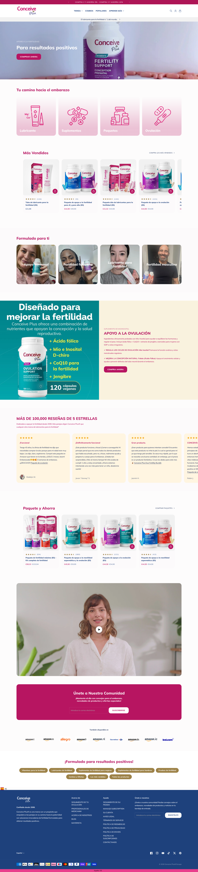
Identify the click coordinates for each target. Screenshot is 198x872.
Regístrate (173, 815)
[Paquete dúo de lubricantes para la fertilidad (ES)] (118, 177)
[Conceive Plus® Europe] (26, 10)
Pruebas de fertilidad (167, 770)
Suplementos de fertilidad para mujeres (95, 770)
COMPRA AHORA (115, 369)
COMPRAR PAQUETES (163, 508)
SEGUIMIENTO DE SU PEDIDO (111, 803)
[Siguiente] (129, 2)
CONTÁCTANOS (110, 842)
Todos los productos (120, 777)
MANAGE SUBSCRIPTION (113, 809)
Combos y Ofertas (76, 777)
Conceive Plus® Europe (173, 864)
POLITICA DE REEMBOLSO (114, 824)
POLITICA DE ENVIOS (112, 832)
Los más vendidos (98, 777)
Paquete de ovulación (39, 463)
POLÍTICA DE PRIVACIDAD (114, 828)
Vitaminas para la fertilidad (33, 770)
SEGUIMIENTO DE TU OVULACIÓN (80, 803)
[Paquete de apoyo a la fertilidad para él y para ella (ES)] (80, 177)
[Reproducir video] (99, 629)
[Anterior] (68, 2)
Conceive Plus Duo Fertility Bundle (147, 463)
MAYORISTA (76, 823)
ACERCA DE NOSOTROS (81, 815)
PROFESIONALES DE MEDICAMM (80, 810)
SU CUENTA (108, 812)
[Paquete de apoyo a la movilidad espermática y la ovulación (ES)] (80, 533)
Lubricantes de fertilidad (62, 770)
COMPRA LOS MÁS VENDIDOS (160, 153)
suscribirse (118, 710)
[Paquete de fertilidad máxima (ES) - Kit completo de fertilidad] (41, 533)
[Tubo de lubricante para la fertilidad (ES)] (41, 177)
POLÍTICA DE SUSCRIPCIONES (110, 837)
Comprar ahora (29, 57)
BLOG (73, 819)
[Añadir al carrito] (55, 191)
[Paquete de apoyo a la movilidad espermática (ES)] (157, 533)
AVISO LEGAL (108, 816)
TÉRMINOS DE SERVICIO (113, 820)
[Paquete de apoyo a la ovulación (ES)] (157, 177)
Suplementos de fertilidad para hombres (135, 770)
